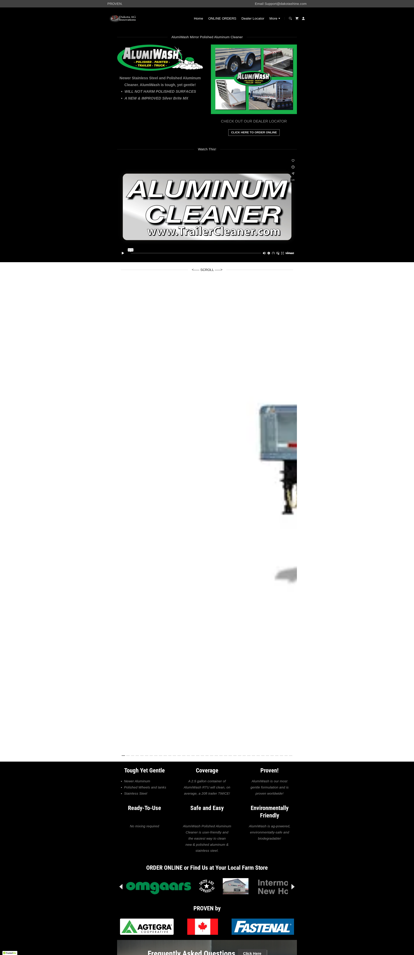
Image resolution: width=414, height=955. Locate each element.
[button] (275, 19)
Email (260, 4)
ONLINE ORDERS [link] (222, 18)
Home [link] (198, 18)
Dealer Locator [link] (252, 18)
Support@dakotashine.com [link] (286, 4)
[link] (126, 18)
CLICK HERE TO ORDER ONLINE (254, 132)
